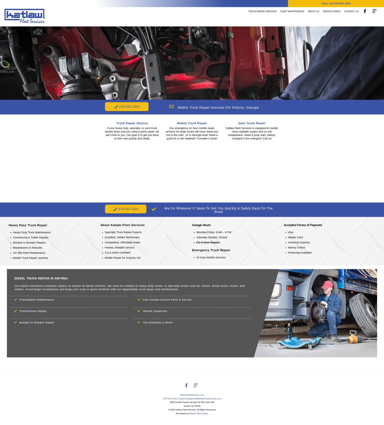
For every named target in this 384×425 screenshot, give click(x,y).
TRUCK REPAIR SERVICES (262, 11)
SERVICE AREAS (332, 11)
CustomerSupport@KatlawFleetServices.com (199, 399)
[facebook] (365, 11)
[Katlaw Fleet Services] (24, 22)
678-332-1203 (129, 106)
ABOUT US (313, 11)
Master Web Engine (198, 413)
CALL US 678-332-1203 (336, 3)
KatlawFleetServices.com (192, 395)
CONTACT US (351, 11)
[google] (375, 11)
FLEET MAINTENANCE (292, 11)
